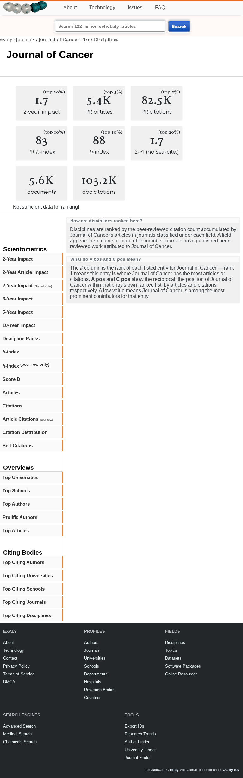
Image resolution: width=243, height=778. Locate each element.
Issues (135, 7)
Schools (91, 666)
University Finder (140, 749)
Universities (95, 658)
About (70, 7)
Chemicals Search (20, 741)
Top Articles (16, 530)
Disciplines (175, 642)
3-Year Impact (18, 298)
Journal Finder (138, 757)
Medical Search (17, 734)
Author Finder (137, 741)
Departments (96, 674)
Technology (102, 7)
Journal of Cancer (59, 39)
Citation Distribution (25, 432)
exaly (6, 39)
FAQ (160, 7)
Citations (12, 405)
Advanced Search (19, 726)
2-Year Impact (18, 259)
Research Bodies (99, 689)
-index (11, 351)
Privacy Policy (16, 666)
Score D (11, 379)
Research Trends (140, 734)
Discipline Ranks (21, 338)
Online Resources (181, 674)
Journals (25, 39)
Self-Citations (18, 445)
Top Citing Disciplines (27, 615)
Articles (11, 392)
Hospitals (92, 682)
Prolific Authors (20, 517)
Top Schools (16, 490)
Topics (171, 650)
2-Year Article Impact (25, 272)
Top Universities (20, 477)
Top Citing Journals (24, 602)
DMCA (9, 682)
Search (179, 26)
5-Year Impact (18, 312)
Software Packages (183, 666)
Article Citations (28, 419)
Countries (93, 697)
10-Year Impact (19, 325)
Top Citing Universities (28, 575)
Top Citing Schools (24, 588)
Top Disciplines (100, 39)
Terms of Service (18, 674)
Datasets (173, 658)
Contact (10, 658)
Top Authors (16, 504)
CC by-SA (231, 770)
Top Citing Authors (23, 562)
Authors (91, 642)
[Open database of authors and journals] (25, 3)
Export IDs (134, 726)
